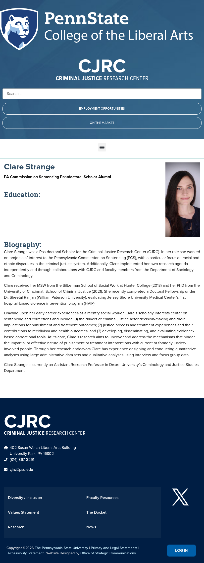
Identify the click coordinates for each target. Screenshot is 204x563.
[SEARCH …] (102, 93)
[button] (102, 147)
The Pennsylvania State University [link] (61, 548)
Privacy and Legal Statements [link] (114, 548)
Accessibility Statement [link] (25, 553)
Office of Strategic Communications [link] (108, 553)
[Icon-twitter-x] (180, 497)
